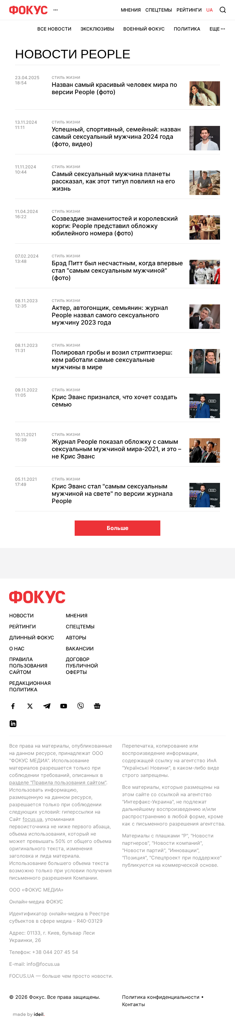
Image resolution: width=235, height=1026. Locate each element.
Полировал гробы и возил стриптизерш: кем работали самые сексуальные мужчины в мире (112, 360)
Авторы (76, 637)
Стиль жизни (66, 211)
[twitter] (30, 706)
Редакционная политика (30, 686)
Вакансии (80, 648)
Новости (21, 615)
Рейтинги (189, 10)
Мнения (131, 10)
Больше (118, 528)
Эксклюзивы (97, 29)
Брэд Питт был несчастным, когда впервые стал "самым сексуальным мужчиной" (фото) (117, 270)
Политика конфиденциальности (161, 997)
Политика (187, 29)
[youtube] (63, 706)
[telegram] (47, 706)
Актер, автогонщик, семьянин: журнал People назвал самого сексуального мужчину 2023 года (110, 315)
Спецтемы (158, 10)
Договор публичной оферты (82, 665)
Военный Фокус (144, 29)
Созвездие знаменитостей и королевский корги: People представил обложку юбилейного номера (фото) (115, 226)
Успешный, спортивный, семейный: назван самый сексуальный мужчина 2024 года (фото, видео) (116, 137)
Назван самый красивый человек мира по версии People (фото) (114, 88)
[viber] (80, 706)
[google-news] (97, 706)
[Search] (223, 10)
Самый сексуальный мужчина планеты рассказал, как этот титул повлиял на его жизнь (113, 181)
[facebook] (13, 706)
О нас (16, 648)
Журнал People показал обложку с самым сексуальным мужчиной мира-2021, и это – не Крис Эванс (116, 449)
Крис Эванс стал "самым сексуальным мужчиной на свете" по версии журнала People (112, 494)
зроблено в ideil (28, 1015)
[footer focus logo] (37, 597)
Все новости (54, 29)
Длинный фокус (31, 637)
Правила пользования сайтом (28, 665)
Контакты (133, 1004)
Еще (215, 29)
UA (209, 10)
